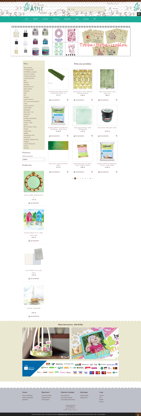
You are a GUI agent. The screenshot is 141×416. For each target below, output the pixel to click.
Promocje (26, 148)
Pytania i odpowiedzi (27, 397)
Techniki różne (27, 131)
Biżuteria (26, 82)
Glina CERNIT (27, 108)
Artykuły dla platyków (29, 144)
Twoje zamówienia (46, 395)
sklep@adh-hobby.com (72, 409)
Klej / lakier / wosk (28, 112)
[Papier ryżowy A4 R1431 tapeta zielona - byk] (107, 79)
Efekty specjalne (28, 89)
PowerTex (26, 116)
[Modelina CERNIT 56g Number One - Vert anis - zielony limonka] (107, 151)
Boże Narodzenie (28, 67)
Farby (25, 93)
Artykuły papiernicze (29, 78)
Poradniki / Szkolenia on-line (31, 139)
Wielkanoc (26, 141)
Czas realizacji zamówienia (68, 399)
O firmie (101, 395)
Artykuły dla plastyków (30, 76)
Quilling (26, 133)
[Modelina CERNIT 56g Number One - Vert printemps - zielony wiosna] (58, 115)
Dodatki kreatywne (28, 86)
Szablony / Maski (28, 122)
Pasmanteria (27, 114)
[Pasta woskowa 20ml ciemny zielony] (107, 115)
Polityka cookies (84, 395)
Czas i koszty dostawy (66, 397)
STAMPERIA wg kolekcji (30, 72)
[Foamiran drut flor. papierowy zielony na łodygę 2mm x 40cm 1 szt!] (58, 79)
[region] (70, 41)
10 (90, 178)
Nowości (26, 146)
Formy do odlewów (28, 99)
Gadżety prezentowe (29, 105)
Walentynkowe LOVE (29, 135)
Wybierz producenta (27, 156)
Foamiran (26, 97)
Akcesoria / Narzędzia (29, 74)
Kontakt (101, 399)
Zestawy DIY (27, 137)
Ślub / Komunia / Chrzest (30, 127)
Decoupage (26, 84)
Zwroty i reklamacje (27, 395)
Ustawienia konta (46, 397)
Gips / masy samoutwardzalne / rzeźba (31, 102)
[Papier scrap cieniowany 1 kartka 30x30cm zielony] (83, 115)
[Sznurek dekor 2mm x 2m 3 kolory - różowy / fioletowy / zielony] (83, 151)
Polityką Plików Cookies (62, 414)
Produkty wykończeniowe (30, 118)
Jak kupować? (83, 397)
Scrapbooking (27, 120)
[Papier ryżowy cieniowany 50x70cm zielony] (58, 151)
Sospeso (26, 124)
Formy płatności (65, 395)
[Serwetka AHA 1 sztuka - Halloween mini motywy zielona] (83, 79)
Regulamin (25, 399)
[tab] (66, 54)
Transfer (26, 129)
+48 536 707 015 (71, 408)
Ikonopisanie (27, 110)
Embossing (26, 91)
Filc (25, 95)
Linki (100, 397)
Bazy (25, 80)
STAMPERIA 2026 (28, 70)
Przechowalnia (45, 399)
